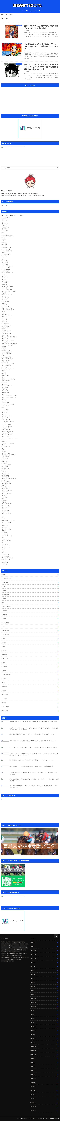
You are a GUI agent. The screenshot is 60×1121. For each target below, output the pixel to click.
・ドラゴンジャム (5, 456)
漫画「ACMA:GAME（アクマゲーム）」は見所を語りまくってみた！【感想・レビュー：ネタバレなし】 (34, 786)
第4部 (16, 955)
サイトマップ (37, 10)
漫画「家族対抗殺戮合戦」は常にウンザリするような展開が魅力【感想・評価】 (32, 734)
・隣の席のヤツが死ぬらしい (8, 454)
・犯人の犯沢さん (5, 488)
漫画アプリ (4, 650)
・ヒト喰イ (4, 495)
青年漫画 (4, 618)
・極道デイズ (4, 335)
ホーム (21, 10)
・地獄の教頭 (4, 362)
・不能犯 (3, 502)
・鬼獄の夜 (4, 288)
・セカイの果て (5, 409)
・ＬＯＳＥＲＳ (5, 554)
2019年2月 (33, 1098)
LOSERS (3, 942)
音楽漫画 (4, 642)
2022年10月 (33, 1006)
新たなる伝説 (13, 951)
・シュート (4, 384)
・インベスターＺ (5, 249)
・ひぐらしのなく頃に (6, 493)
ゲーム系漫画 (5, 694)
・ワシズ (3, 561)
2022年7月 (33, 1018)
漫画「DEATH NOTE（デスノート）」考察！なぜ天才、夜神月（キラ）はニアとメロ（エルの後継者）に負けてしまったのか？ (34, 728)
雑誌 (3, 602)
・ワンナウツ (4, 562)
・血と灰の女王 (5, 427)
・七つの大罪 (4, 461)
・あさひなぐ (4, 230)
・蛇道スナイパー (5, 380)
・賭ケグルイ (4, 277)
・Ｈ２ (2, 259)
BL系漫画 (4, 670)
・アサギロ (4, 228)
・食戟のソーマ (5, 392)
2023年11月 (33, 954)
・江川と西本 (4, 261)
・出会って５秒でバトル (7, 433)
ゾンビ (10, 945)
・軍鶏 (2, 377)
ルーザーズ (9, 947)
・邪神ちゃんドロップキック (8, 379)
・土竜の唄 (4, 532)
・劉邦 (2, 549)
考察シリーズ (5, 658)
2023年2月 (33, 990)
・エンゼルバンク (5, 269)
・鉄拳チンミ (4, 441)
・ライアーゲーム (5, 546)
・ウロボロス (4, 257)
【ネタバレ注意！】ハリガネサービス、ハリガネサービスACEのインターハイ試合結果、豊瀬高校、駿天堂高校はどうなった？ (34, 754)
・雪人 (2, 542)
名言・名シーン (5, 634)
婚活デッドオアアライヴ (17, 949)
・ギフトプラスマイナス (7, 289)
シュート (22, 944)
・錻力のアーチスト (6, 507)
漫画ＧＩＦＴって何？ (7, 674)
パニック (20, 945)
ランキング (4, 626)
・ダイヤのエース (5, 419)
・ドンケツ (4, 460)
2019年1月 (33, 1102)
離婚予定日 (13, 959)
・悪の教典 (4, 225)
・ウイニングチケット (6, 250)
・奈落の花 (4, 463)
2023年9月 (33, 962)
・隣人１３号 (4, 552)
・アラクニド (4, 237)
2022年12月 (33, 998)
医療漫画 (4, 646)
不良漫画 (4, 590)
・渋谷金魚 (4, 367)
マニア (25, 945)
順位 (20, 959)
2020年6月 (33, 1086)
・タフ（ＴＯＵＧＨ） (6, 424)
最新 (17, 953)
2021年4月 (33, 1078)
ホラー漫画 (4, 614)
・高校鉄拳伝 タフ (6, 330)
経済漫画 (4, 638)
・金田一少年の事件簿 (6, 308)
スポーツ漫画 (5, 582)
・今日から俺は (5, 301)
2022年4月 (33, 1030)
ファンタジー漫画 (6, 606)
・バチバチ (4, 480)
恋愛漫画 (4, 586)
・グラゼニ (4, 316)
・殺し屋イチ (4, 338)
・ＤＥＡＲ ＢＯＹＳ (6, 434)
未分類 (3, 662)
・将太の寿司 (4, 390)
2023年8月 (33, 966)
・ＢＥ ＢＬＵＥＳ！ (6, 490)
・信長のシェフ (5, 468)
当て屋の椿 (4, 951)
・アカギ (3, 222)
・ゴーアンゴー (5, 331)
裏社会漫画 (4, 610)
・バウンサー (4, 471)
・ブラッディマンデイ (6, 503)
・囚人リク (4, 382)
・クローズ (4, 320)
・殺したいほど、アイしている (8, 336)
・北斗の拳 (4, 515)
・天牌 (2, 449)
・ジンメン (4, 401)
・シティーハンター (6, 365)
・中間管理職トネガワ (6, 429)
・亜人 (2, 232)
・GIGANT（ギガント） (7, 286)
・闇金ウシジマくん (6, 540)
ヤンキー (3, 947)
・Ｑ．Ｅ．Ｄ (4, 299)
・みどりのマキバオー (6, 529)
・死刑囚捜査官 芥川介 (7, 358)
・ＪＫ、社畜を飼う (6, 357)
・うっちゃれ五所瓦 (6, 254)
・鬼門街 (3, 293)
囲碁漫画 (4, 702)
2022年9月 (33, 1010)
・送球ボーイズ (5, 414)
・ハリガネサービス (6, 487)
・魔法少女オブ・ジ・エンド (8, 520)
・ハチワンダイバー (6, 481)
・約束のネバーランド (6, 535)
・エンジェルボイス (6, 267)
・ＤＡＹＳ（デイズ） (6, 436)
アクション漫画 (5, 630)
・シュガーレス (5, 387)
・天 (2, 448)
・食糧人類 (4, 394)
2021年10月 (33, 1054)
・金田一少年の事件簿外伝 (7, 309)
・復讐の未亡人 (5, 500)
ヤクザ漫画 (4, 654)
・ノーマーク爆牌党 (6, 465)
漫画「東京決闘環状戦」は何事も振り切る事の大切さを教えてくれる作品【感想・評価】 (34, 766)
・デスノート (4, 439)
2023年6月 (33, 974)
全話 (20, 947)
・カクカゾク (4, 276)
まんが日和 (4, 205)
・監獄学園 (4, 284)
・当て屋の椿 (4, 234)
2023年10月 (33, 958)
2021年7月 (33, 1066)
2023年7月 (33, 970)
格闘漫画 (4, 574)
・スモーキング (5, 402)
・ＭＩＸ (3, 524)
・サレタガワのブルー (6, 353)
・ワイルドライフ (5, 559)
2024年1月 (33, 946)
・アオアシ (4, 220)
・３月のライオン (5, 350)
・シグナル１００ (5, 360)
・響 (2, 498)
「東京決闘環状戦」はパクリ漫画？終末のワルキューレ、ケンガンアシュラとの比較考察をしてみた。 (34, 773)
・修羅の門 (4, 389)
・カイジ (3, 274)
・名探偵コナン (5, 525)
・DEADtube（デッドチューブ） (9, 443)
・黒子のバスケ (5, 323)
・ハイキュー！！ (5, 470)
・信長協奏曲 (4, 466)
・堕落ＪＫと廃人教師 (6, 426)
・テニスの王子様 (5, 446)
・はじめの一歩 (5, 476)
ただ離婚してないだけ (6, 944)
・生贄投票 (4, 244)
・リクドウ (4, 551)
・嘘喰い (3, 252)
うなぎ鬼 (23, 942)
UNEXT (3, 682)
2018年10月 (33, 1106)
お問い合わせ (28, 10)
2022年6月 (33, 1022)
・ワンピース (4, 564)
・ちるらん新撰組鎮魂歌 (7, 431)
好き (3, 949)
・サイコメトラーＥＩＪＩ (7, 345)
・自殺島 (3, 370)
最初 (19, 951)
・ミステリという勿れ (6, 522)
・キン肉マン (4, 313)
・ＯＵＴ (3, 218)
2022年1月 (33, 1042)
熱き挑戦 (8, 955)
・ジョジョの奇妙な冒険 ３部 (8, 395)
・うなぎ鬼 (4, 255)
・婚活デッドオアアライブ (7, 340)
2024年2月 (33, 942)
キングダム (4, 698)
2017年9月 (33, 1110)
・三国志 (3, 355)
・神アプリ (4, 279)
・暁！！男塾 (4, 223)
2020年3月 (33, 1090)
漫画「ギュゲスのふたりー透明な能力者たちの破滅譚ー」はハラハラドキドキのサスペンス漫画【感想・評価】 (34, 779)
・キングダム (4, 304)
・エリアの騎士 (5, 264)
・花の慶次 (4, 485)
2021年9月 (33, 1058)
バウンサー (15, 945)
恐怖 (9, 951)
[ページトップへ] (56, 936)
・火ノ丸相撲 (4, 497)
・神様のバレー (5, 281)
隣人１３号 (4, 959)
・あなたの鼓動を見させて (7, 235)
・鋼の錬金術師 (5, 475)
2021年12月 (33, 1046)
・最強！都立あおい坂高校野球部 (9, 343)
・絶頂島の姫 (4, 411)
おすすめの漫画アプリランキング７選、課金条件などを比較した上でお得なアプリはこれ (34, 721)
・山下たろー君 (5, 539)
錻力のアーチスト (25, 957)
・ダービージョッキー (6, 417)
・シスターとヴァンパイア (7, 363)
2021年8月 (33, 1062)
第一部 (20, 955)
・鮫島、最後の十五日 (6, 352)
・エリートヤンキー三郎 (7, 266)
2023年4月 (33, 982)
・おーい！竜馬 (5, 271)
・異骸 (2, 240)
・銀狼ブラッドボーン (6, 315)
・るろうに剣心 (5, 556)
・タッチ (3, 422)
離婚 (9, 959)
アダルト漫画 (5, 710)
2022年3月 (33, 1034)
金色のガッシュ (16, 957)
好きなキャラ (7, 949)
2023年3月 (33, 986)
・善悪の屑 (4, 412)
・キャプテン (4, 296)
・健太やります (5, 328)
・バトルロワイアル (6, 483)
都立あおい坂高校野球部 (7, 957)
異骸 (13, 955)
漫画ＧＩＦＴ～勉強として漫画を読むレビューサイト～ (37, 1118)
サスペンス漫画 (5, 706)
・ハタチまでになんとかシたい (8, 478)
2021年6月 (33, 1070)
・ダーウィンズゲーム (6, 416)
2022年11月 (33, 1002)
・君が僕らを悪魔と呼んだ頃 (8, 291)
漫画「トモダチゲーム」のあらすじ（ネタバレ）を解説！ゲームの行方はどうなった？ (33, 747)
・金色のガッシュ (5, 341)
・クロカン (4, 321)
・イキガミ (4, 242)
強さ (24, 949)
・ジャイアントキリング (7, 368)
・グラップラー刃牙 (6, 318)
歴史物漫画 (4, 686)
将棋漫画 (4, 598)
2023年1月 (33, 994)
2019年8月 (33, 1094)
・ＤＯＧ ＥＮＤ (5, 453)
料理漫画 (4, 690)
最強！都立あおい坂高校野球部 (8, 953)
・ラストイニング (5, 547)
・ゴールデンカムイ (6, 333)
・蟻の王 (3, 239)
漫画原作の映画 (5, 594)
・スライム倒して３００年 (7, 404)
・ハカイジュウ (5, 473)
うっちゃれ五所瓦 (16, 942)
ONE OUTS (8, 942)
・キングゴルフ (5, 306)
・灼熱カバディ (5, 375)
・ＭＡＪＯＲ (4, 527)
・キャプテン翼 (5, 298)
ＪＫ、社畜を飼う (5, 961)
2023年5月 (33, 978)
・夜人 (2, 537)
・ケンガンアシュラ (6, 325)
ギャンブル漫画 (5, 622)
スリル (26, 944)
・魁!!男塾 (3, 347)
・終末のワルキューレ (6, 385)
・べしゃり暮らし (5, 510)
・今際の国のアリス (6, 247)
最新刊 (20, 953)
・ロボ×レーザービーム (7, 557)
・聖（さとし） (5, 348)
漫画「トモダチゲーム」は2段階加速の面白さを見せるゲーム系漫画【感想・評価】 (32, 740)
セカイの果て (4, 945)
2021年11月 (33, 1050)
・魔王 (2, 517)
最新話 (24, 953)
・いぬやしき (4, 245)
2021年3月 (33, 1082)
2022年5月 (33, 1026)
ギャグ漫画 (4, 666)
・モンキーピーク (5, 534)
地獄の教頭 (25, 947)
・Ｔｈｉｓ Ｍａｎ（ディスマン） (10, 438)
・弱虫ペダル (4, 544)
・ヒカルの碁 (4, 492)
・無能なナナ (4, 530)
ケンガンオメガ (15, 944)
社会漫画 (4, 678)
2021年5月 (33, 1074)
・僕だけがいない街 (6, 513)
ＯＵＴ (11, 961)
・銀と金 (3, 311)
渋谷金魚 (3, 955)
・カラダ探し (4, 282)
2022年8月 (33, 1014)
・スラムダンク (5, 406)
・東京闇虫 (4, 451)
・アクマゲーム (5, 227)
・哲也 (2, 444)
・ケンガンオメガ (5, 326)
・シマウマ (4, 372)
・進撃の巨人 (4, 399)
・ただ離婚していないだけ (7, 421)
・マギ (2, 519)
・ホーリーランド (5, 512)
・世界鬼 (3, 407)
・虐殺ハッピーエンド (6, 294)
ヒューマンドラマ (6, 578)
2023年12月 (33, 950)
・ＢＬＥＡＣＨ (5, 505)
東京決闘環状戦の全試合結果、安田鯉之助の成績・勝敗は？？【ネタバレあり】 (32, 760)
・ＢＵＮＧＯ (4, 508)
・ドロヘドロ (4, 458)
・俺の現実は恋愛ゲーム (7, 272)
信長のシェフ (15, 947)
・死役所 (3, 374)
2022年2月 (33, 1038)
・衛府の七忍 (4, 262)
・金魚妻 (3, 303)
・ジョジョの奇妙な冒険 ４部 (8, 397)
